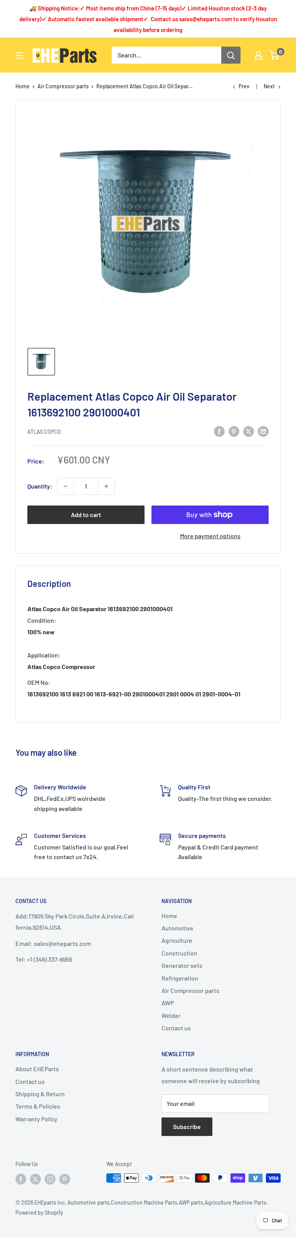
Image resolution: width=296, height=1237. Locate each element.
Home (22, 86)
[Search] (230, 55)
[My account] (258, 55)
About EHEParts (37, 1068)
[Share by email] (263, 431)
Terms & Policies (37, 1106)
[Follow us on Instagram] (50, 1178)
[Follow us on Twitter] (35, 1178)
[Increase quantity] (106, 486)
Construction (179, 953)
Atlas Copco (44, 431)
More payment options (210, 535)
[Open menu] (19, 55)
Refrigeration (179, 978)
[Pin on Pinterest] (234, 431)
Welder (171, 1015)
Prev (244, 86)
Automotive (177, 928)
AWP (167, 1002)
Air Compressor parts (63, 86)
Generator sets (181, 965)
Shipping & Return (40, 1093)
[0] (274, 55)
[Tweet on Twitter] (248, 431)
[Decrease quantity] (65, 486)
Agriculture (176, 940)
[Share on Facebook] (219, 431)
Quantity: (39, 486)
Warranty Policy (36, 1118)
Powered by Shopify (39, 1212)
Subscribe (187, 1126)
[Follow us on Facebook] (20, 1178)
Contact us (176, 1027)
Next (269, 86)
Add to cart (86, 514)
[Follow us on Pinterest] (64, 1178)
